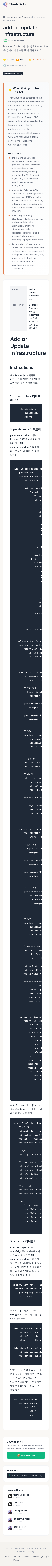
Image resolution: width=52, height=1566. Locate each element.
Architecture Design (20, 17)
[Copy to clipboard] (41, 1475)
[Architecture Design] (13, 74)
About (6, 1557)
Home (6, 17)
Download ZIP (26, 1455)
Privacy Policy (16, 1558)
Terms (26, 1557)
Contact (35, 1557)
